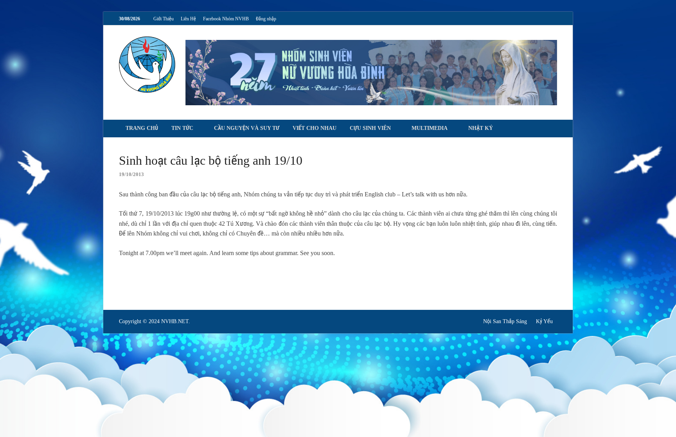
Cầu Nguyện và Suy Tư (246, 128)
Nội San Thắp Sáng (505, 321)
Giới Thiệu (163, 19)
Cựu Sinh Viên (370, 128)
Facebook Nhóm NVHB (226, 19)
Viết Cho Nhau (314, 128)
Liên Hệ (188, 19)
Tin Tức (182, 128)
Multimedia (430, 128)
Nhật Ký (480, 128)
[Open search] (553, 129)
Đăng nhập (266, 19)
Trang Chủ (142, 128)
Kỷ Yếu (544, 321)
